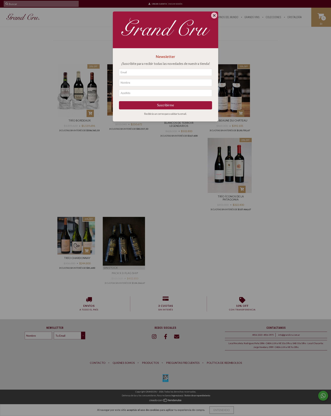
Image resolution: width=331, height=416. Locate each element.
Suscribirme (165, 105)
